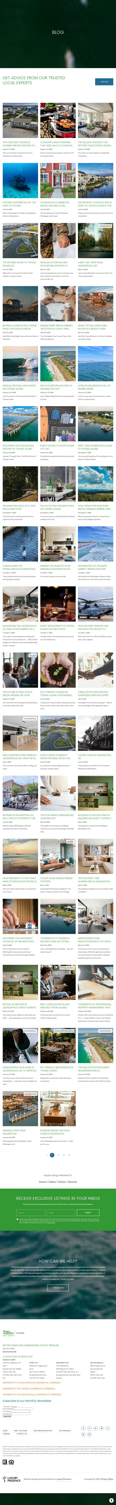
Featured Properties (43, 1431)
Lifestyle (72, 1181)
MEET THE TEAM (20, 1431)
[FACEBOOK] (83, 1428)
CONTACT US (22, 1434)
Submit (88, 1213)
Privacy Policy (51, 1222)
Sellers (52, 1181)
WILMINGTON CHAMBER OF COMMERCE (41, 1382)
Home (5, 1431)
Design (62, 1181)
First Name (7, 1411)
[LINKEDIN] (95, 1428)
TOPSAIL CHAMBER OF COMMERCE (38, 1388)
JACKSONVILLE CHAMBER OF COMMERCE (41, 1394)
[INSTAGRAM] (89, 1428)
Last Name (7, 1414)
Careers (6, 1434)
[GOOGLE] (83, 1434)
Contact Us (58, 1288)
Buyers (43, 1181)
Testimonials (65, 1431)
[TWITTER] (107, 1428)
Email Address (8, 1409)
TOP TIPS (104, 82)
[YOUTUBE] (101, 1428)
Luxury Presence (63, 1479)
